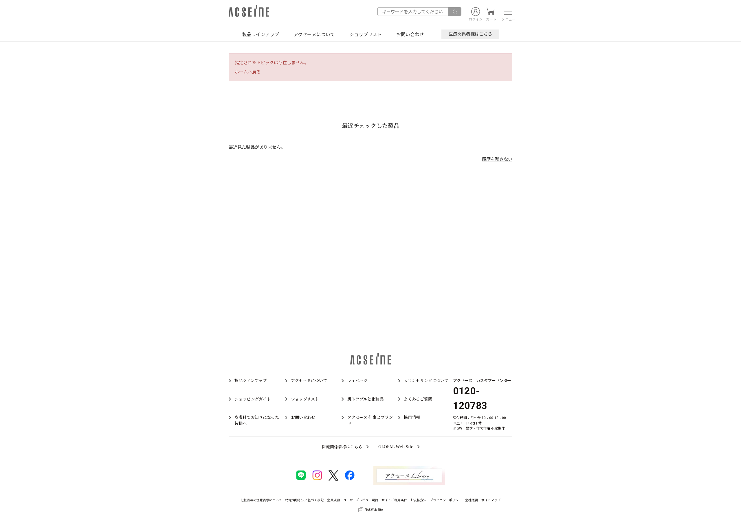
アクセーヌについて (314, 34)
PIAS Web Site (373, 509)
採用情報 (412, 417)
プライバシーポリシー (446, 499)
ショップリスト (365, 34)
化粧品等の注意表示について (261, 499)
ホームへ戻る (248, 72)
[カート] (490, 11)
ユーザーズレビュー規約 (360, 499)
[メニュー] (506, 11)
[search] (454, 12)
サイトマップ (490, 499)
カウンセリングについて (426, 380)
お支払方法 (418, 499)
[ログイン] (475, 11)
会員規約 (333, 499)
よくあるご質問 (418, 399)
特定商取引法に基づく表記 (304, 499)
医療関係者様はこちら (470, 34)
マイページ (357, 380)
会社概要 (471, 499)
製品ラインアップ (260, 34)
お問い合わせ (410, 34)
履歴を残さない (497, 159)
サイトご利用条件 (394, 499)
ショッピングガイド (252, 399)
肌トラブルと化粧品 (365, 399)
